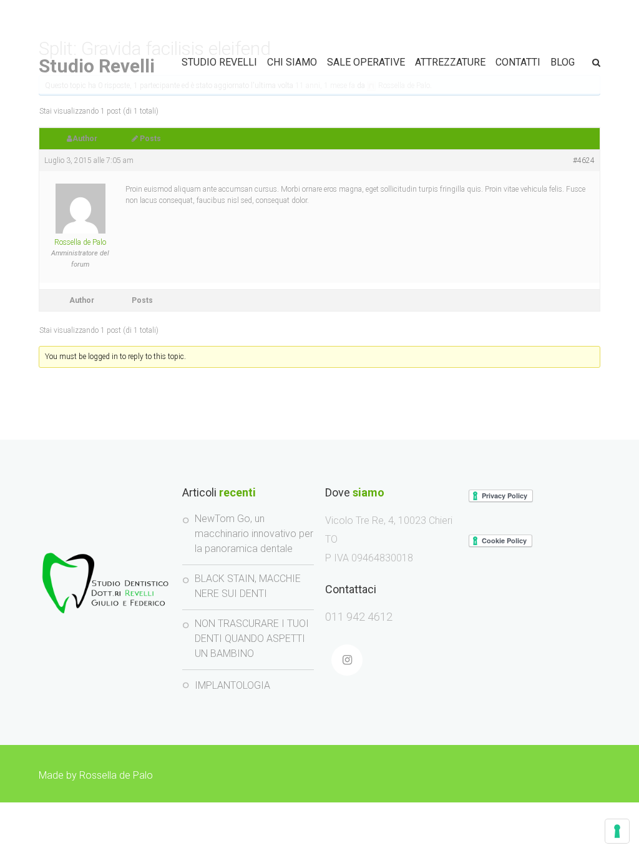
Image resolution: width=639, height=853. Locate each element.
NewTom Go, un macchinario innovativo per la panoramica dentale (254, 534)
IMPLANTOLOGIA (232, 685)
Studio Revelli (97, 66)
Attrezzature (450, 62)
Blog (562, 62)
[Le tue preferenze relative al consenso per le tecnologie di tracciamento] (617, 831)
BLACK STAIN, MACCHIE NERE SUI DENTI (248, 586)
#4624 (584, 160)
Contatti (517, 62)
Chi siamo (292, 62)
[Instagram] (347, 660)
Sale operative (366, 62)
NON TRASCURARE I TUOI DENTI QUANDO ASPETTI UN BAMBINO (252, 638)
